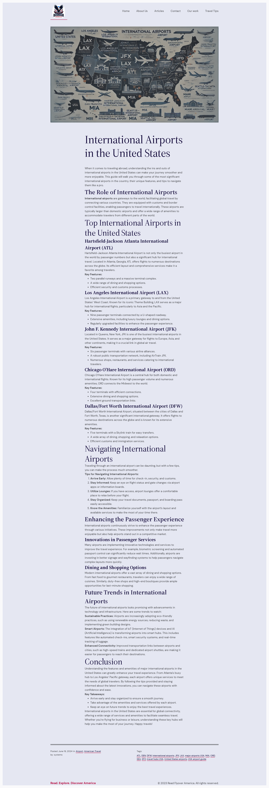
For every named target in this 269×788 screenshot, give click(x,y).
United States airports (175, 759)
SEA (139, 759)
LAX (182, 755)
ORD (212, 755)
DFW (149, 755)
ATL (139, 755)
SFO (144, 759)
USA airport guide (197, 759)
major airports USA (194, 755)
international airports (163, 755)
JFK (177, 755)
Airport (79, 751)
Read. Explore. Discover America (73, 783)
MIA (207, 755)
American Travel (92, 751)
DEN (144, 755)
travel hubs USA (155, 759)
